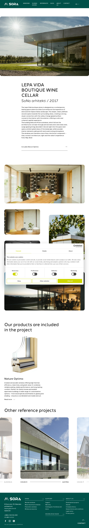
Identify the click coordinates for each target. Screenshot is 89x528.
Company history (71, 507)
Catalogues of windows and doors (53, 508)
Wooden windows (30, 502)
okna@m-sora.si (9, 517)
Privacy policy (70, 513)
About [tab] (70, 251)
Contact (66, 3)
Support (47, 502)
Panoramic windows (31, 507)
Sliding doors (34, 4)
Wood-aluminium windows (32, 504)
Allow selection (44, 281)
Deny (19, 281)
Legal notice (69, 511)
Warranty (48, 504)
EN (76, 4)
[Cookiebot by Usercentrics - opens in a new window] (74, 246)
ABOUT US (69, 498)
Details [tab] (44, 251)
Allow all (70, 281)
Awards (68, 504)
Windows (26, 3)
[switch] (34, 274)
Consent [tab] (18, 251)
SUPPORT (48, 498)
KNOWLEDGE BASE (52, 514)
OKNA (27, 498)
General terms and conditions (74, 509)
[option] (44, 450)
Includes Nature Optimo (30, 147)
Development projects (72, 502)
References (44, 3)
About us (58, 4)
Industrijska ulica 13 (10, 508)
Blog (52, 3)
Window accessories (31, 509)
